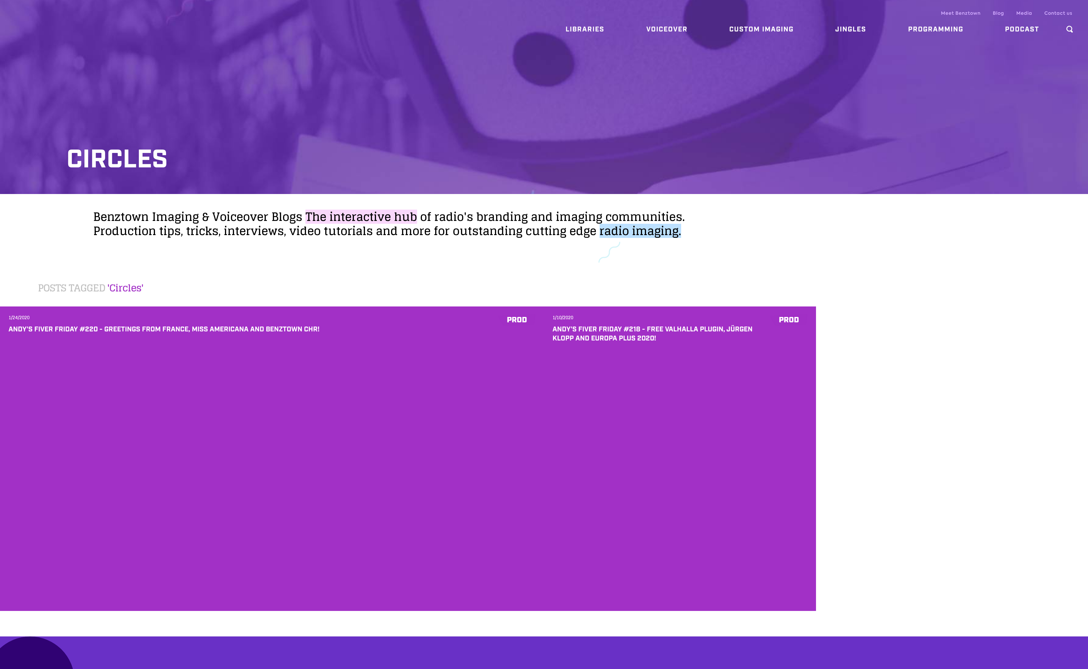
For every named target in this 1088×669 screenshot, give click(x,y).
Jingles (850, 29)
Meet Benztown (961, 13)
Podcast (1022, 29)
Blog (998, 13)
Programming (935, 29)
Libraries (585, 29)
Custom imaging (761, 29)
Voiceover (667, 29)
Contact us (1058, 13)
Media (1024, 13)
